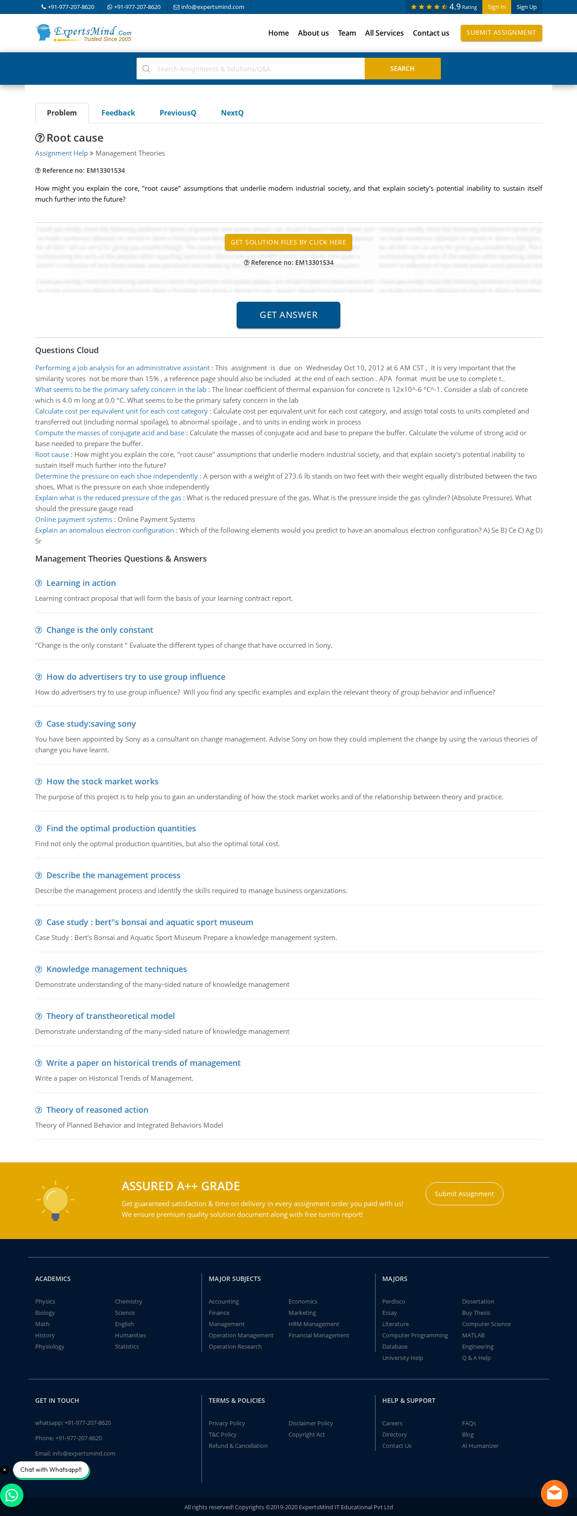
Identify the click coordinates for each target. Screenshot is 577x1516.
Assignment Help (61, 152)
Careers (392, 1423)
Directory (394, 1434)
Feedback (118, 113)
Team (347, 33)
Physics (45, 1301)
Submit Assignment (501, 32)
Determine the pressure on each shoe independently (116, 475)
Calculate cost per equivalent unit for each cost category (121, 410)
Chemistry (128, 1301)
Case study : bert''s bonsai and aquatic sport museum (149, 922)
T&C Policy (223, 1434)
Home (278, 33)
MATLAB (473, 1335)
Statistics (127, 1346)
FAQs (469, 1423)
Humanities (130, 1335)
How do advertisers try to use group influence (135, 676)
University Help (402, 1358)
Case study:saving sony (91, 723)
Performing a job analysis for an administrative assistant (122, 367)
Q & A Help (476, 1358)
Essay (389, 1313)
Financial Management (318, 1335)
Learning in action (81, 582)
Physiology (49, 1346)
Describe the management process (113, 875)
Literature (395, 1324)
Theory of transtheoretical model (110, 1015)
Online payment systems (73, 519)
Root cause (52, 454)
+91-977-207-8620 (71, 7)
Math (42, 1324)
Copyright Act (306, 1434)
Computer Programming (415, 1335)
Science (125, 1313)
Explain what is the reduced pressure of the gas (108, 497)
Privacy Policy (227, 1423)
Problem (62, 113)
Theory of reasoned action (97, 1109)
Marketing (302, 1313)
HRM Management (313, 1324)
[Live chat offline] (554, 1493)
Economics (302, 1301)
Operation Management (241, 1335)
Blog (468, 1434)
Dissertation (478, 1301)
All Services (384, 33)
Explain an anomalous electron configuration (104, 530)
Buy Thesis (476, 1313)
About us (313, 33)
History (45, 1335)
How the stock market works (102, 781)
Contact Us (397, 1446)
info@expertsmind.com (212, 7)
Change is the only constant (99, 629)
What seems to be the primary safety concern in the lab (120, 389)
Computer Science (486, 1324)
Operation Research (235, 1346)
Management (227, 1324)
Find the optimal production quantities (121, 828)
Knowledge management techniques (116, 968)
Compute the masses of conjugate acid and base (109, 432)
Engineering (478, 1346)
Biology (45, 1313)
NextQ (232, 113)
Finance (219, 1313)
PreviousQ (178, 113)
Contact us (431, 33)
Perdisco (393, 1301)
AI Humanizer (480, 1446)
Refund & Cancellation (238, 1446)
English (124, 1324)
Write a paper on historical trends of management (143, 1062)
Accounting (224, 1301)
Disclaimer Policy (310, 1423)
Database (395, 1346)
